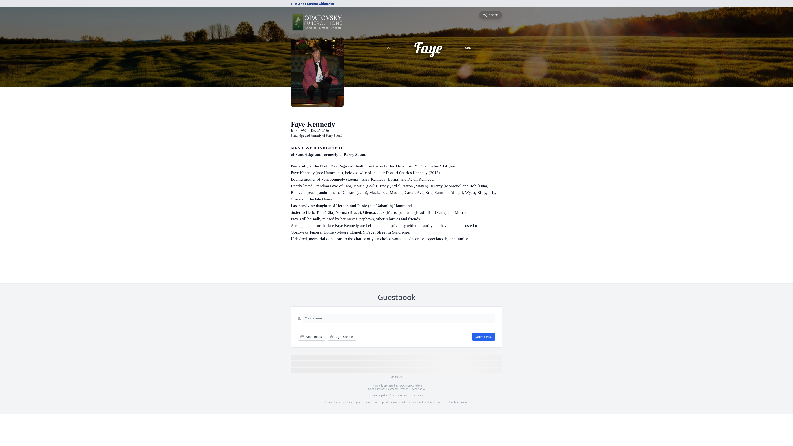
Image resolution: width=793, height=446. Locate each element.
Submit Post (483, 337)
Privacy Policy (385, 389)
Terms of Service (407, 389)
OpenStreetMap (401, 395)
